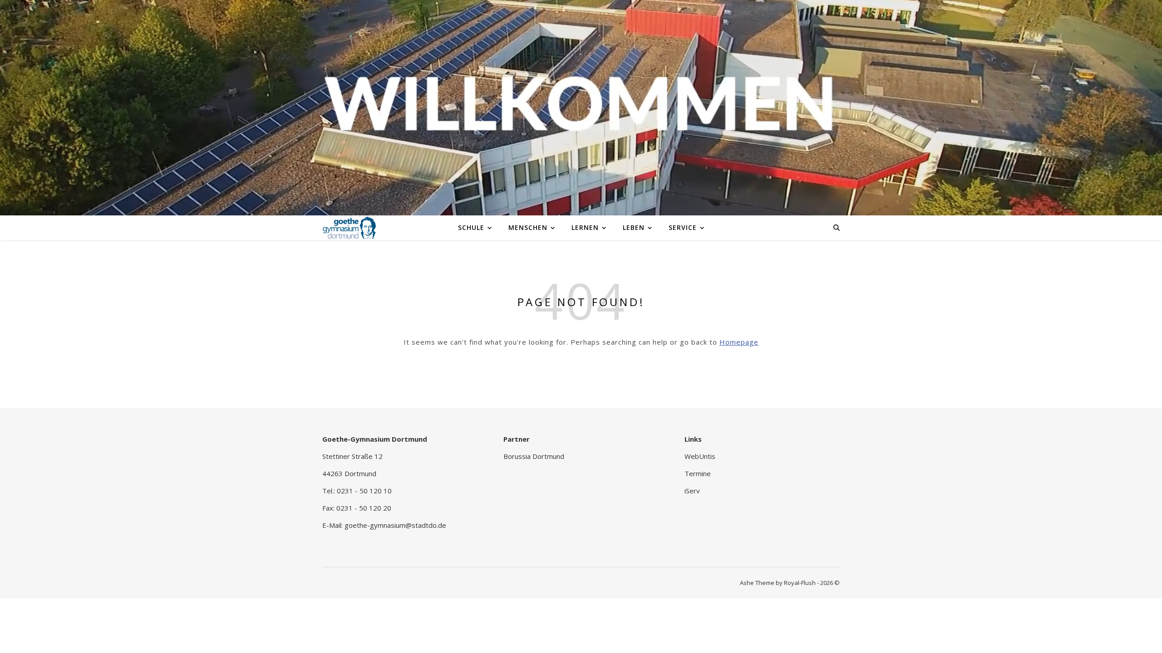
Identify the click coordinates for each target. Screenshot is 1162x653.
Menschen (527, 227)
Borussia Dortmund (533, 456)
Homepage (738, 341)
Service (683, 227)
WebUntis (699, 456)
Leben (634, 227)
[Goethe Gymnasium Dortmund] (349, 227)
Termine (697, 473)
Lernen (585, 227)
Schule (471, 227)
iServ (692, 490)
